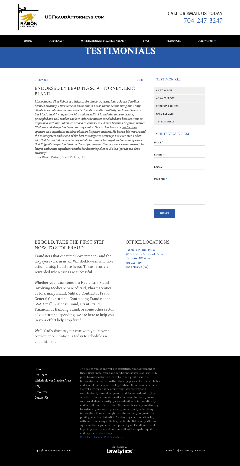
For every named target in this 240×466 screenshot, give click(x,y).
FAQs (146, 40)
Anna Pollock (165, 98)
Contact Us (205, 40)
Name (158, 142)
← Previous (41, 79)
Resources (174, 40)
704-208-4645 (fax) (137, 267)
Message (160, 179)
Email (159, 166)
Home (28, 40)
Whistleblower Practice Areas (102, 40)
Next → (141, 79)
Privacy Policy (186, 450)
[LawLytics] (120, 450)
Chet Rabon (164, 90)
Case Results (165, 113)
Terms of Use (171, 450)
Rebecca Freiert (167, 106)
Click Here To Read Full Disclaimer (101, 437)
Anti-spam (200, 450)
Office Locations (147, 242)
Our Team (55, 40)
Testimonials (168, 79)
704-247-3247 (203, 20)
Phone (159, 154)
